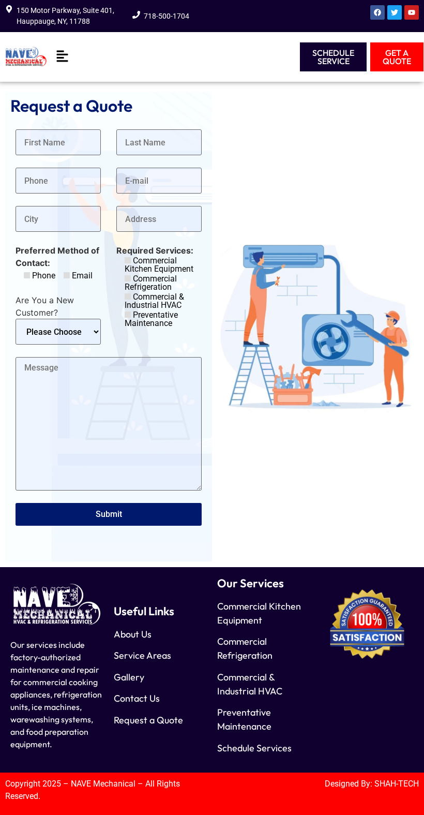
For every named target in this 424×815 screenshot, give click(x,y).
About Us (133, 634)
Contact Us (137, 698)
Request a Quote (148, 720)
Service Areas (142, 655)
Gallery (129, 677)
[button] (62, 57)
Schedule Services (254, 748)
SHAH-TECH (396, 784)
